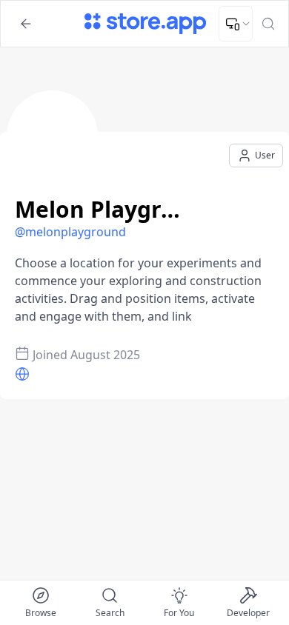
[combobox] (236, 23)
